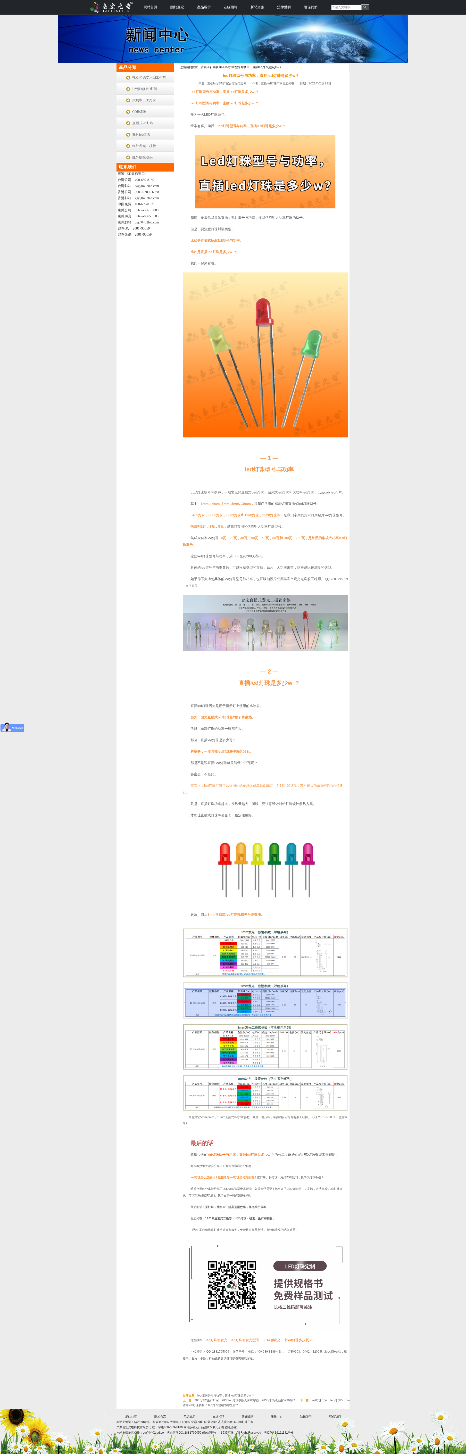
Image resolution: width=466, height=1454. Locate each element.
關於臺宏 (177, 7)
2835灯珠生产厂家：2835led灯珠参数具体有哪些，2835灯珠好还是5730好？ (245, 1400)
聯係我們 (310, 7)
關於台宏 (160, 1416)
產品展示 (204, 7)
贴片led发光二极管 (146, 1422)
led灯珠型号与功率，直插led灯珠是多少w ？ (241, 1155)
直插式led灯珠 (142, 123)
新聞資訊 (257, 7)
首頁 (204, 67)
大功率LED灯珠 (144, 100)
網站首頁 (150, 7)
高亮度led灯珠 (227, 1422)
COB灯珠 (139, 112)
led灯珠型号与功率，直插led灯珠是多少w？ (253, 67)
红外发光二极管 (144, 146)
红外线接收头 (142, 157)
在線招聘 (230, 7)
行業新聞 (216, 67)
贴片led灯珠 (141, 134)
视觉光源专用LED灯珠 (149, 77)
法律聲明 (284, 7)
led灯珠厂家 (245, 1422)
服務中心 (277, 1416)
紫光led (212, 1422)
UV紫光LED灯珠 (145, 89)
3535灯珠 (227, 1432)
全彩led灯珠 (199, 1422)
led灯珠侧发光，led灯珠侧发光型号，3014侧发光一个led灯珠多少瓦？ (259, 1340)
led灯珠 (164, 1422)
